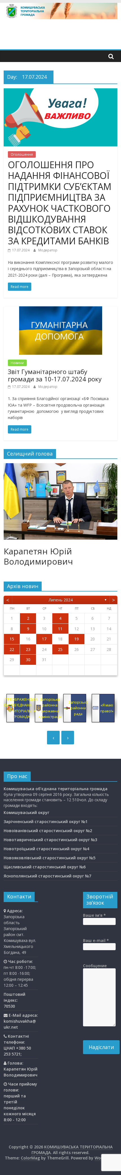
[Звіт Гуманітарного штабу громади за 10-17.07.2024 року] (60, 310)
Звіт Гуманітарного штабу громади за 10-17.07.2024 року (55, 375)
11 (60, 628)
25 (60, 649)
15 (12, 639)
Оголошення (22, 154)
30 (28, 659)
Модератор (47, 250)
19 (76, 639)
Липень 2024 (61, 600)
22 (12, 649)
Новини (17, 362)
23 (28, 649)
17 (44, 639)
